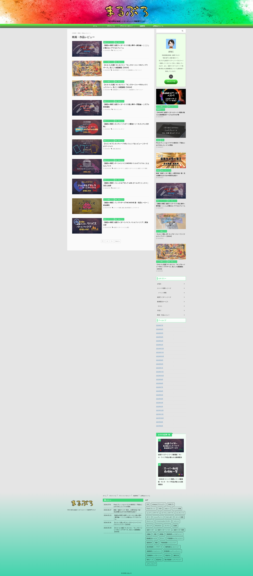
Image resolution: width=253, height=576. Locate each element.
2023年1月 (159, 368)
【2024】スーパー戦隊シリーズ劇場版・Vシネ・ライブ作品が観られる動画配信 (170, 481)
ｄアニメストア (151, 564)
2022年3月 (159, 402)
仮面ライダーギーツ (119, 168)
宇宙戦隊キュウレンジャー (175, 538)
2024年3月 (159, 341)
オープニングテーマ (167, 513)
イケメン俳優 (177, 508)
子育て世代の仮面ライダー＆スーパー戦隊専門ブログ (81, 510)
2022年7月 (159, 387)
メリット (176, 521)
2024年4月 (159, 337)
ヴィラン (167, 525)
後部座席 (149, 542)
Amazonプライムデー (158, 504)
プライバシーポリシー (126, 26)
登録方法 (167, 555)
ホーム (95, 26)
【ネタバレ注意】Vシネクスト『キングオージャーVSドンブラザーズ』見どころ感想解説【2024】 (170, 267)
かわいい (167, 508)
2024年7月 (159, 325)
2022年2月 (159, 406)
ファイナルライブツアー (163, 521)
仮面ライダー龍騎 (142, 168)
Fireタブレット (151, 508)
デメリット (150, 521)
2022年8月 (159, 383)
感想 (114, 148)
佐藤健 (149, 534)
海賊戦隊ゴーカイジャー (154, 551)
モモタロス (158, 525)
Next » (117, 241)
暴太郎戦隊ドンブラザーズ (120, 70)
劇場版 (161, 534)
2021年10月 (160, 418)
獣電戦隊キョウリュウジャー (120, 89)
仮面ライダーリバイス (131, 168)
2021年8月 (159, 426)
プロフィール (111, 26)
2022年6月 (159, 391)
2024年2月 (159, 345)
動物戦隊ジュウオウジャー (174, 534)
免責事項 (142, 26)
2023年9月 (159, 360)
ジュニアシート (158, 517)
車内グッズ (150, 559)
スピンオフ (119, 50)
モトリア (149, 525)
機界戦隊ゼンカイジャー (172, 547)
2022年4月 (159, 399)
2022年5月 (159, 395)
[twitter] (171, 77)
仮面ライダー (116, 188)
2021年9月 (159, 422)
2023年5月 (159, 364)
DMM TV (171, 504)
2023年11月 (160, 352)
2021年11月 (159, 414)
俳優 (155, 534)
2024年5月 (159, 333)
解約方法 (176, 555)
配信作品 (118, 148)
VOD (160, 508)
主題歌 (175, 525)
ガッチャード (116, 129)
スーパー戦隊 (117, 207)
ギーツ (122, 129)
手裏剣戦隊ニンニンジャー (168, 542)
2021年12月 (160, 410)
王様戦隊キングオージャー (135, 70)
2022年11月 (160, 372)
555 (114, 50)
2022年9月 (159, 379)
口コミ (162, 538)
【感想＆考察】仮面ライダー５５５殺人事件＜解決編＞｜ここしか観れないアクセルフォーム (127, 517)
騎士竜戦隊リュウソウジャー (173, 559)
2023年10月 (160, 356)
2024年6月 (159, 329)
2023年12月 (160, 348)
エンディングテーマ (152, 513)
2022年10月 (160, 375)
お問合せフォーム (158, 26)
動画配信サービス (152, 538)
